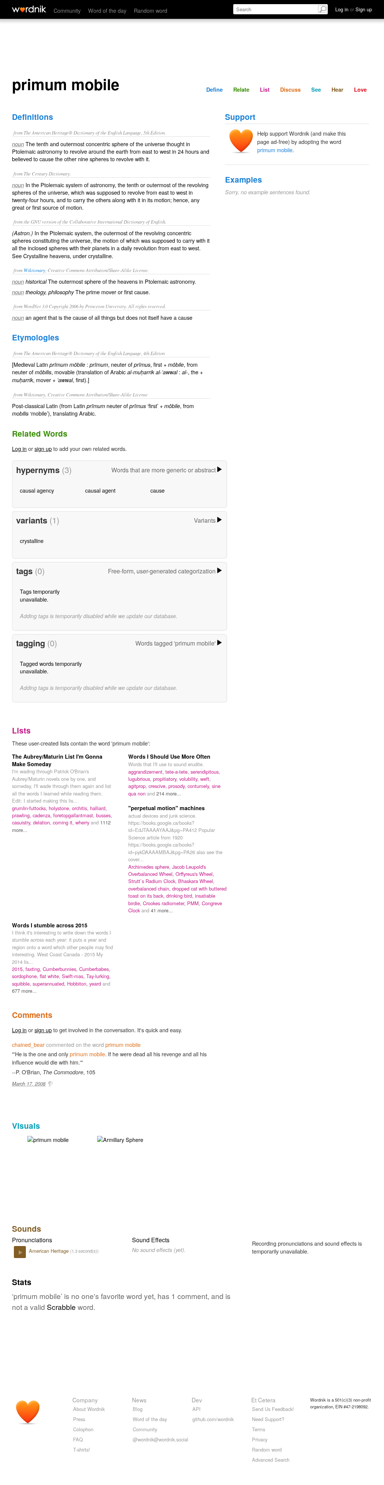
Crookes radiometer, (165, 903)
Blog (137, 1408)
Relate (241, 89)
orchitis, (81, 808)
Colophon (83, 1429)
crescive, (158, 785)
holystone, (60, 808)
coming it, (64, 822)
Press (79, 1419)
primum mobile (274, 150)
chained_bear (28, 1044)
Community (67, 10)
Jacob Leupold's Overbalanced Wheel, (167, 870)
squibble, (22, 983)
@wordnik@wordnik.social (160, 1439)
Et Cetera (263, 1400)
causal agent (100, 490)
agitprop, (138, 785)
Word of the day (107, 10)
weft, (205, 778)
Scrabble (61, 1307)
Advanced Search (271, 1459)
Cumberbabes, (94, 968)
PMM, (194, 903)
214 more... (168, 793)
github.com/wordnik (213, 1419)
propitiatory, (166, 778)
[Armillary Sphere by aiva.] (120, 1139)
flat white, (51, 976)
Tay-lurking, (98, 976)
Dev (197, 1400)
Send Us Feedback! (273, 1408)
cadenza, (43, 815)
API (196, 1408)
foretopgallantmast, (74, 815)
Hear (338, 89)
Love (360, 89)
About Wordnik (89, 1408)
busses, (104, 815)
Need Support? (268, 1419)
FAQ (78, 1439)
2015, (19, 968)
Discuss (290, 89)
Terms (258, 1429)
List (265, 89)
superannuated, (50, 983)
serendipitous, (205, 771)
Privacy (259, 1439)
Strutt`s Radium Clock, (153, 881)
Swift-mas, (74, 976)
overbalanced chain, (150, 888)
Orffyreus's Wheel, (195, 873)
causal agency (37, 490)
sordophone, (26, 976)
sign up (43, 448)
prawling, (22, 815)
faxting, (34, 968)
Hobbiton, (78, 983)
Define (214, 89)
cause (157, 490)
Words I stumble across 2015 (49, 925)
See (316, 89)
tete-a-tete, (177, 771)
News (139, 1400)
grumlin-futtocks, (30, 808)
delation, (43, 822)
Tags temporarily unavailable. (40, 595)
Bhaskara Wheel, (196, 881)
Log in (19, 448)
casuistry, (22, 822)
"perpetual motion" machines (166, 808)
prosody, (178, 785)
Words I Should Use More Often (169, 756)
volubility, (189, 778)
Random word (150, 10)
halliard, (98, 808)
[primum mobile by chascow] (48, 1139)
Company (85, 1400)
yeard (95, 983)
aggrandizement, (146, 771)
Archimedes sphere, (150, 866)
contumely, (200, 785)
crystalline (32, 540)
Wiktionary (34, 270)
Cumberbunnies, (61, 968)
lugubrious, (140, 778)
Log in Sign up (353, 9)
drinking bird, (180, 895)
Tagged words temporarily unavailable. (51, 667)
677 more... (24, 990)
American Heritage (49, 1250)
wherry (83, 822)
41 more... (162, 910)
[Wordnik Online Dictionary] (29, 9)
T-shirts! (81, 1449)
